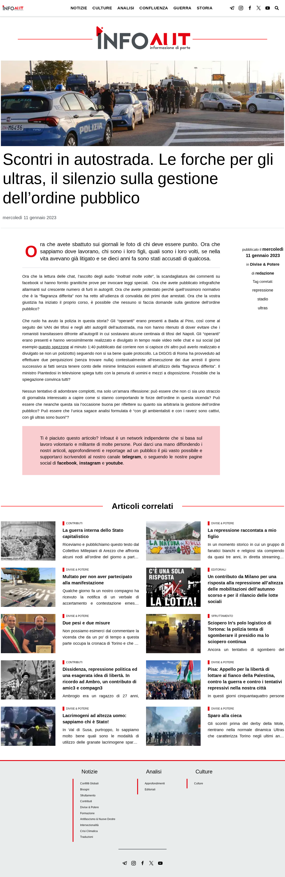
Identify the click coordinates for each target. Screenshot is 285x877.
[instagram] (240, 8)
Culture (198, 783)
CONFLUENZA (153, 8)
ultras (263, 308)
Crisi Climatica (89, 831)
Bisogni (84, 789)
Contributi (74, 523)
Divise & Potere (264, 264)
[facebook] (249, 8)
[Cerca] (276, 8)
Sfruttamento (222, 616)
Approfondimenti (155, 783)
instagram (90, 463)
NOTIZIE (79, 8)
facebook (67, 463)
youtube (114, 463)
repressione (262, 290)
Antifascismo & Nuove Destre (97, 819)
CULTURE (102, 8)
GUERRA (182, 8)
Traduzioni (86, 836)
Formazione (87, 813)
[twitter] (258, 8)
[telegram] (232, 8)
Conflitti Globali (89, 783)
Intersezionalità (89, 825)
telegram (131, 456)
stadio (262, 299)
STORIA (205, 8)
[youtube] (267, 8)
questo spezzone (54, 347)
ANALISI (125, 8)
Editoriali (218, 569)
